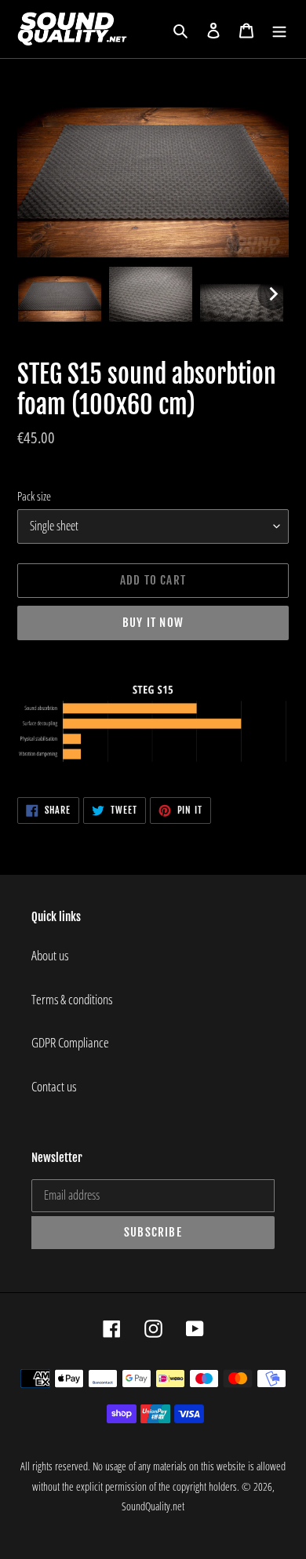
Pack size (34, 496)
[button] (59, 294)
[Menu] (279, 29)
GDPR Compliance (70, 1042)
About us (49, 955)
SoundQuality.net (153, 1506)
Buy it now (153, 622)
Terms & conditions (71, 999)
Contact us (53, 1086)
